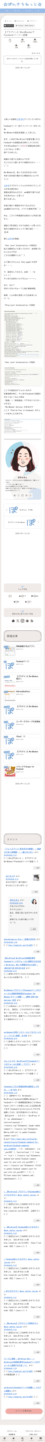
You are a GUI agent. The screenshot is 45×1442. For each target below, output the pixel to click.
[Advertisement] (22, 91)
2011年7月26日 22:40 (10, 1067)
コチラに (20, 119)
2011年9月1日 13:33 (10, 1265)
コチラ (6, 186)
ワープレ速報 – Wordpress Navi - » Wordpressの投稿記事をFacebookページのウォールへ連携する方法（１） (22, 1362)
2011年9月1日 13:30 (10, 1233)
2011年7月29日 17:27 (10, 1093)
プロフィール (12, 1431)
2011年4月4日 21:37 (12, 879)
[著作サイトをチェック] (14, 495)
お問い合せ (33, 1434)
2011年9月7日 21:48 (10, 1394)
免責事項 (12, 1434)
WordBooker (30, 25)
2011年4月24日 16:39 (10, 942)
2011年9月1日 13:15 (10, 1201)
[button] (29, 46)
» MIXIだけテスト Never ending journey (21, 1291)
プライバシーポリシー (33, 1431)
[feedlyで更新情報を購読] (26, 495)
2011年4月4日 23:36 (16, 903)
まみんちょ (22, 477)
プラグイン (9, 25)
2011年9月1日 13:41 (10, 1297)
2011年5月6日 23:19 (10, 971)
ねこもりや (10, 876)
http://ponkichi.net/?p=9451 (20, 945)
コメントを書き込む (23, 1411)
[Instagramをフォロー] (22, 495)
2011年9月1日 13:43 (10, 1329)
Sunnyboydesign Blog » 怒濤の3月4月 (19, 939)
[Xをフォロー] (18, 495)
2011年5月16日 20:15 (10, 1038)
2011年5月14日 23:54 (10, 1003)
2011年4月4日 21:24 (10, 855)
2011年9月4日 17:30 (10, 1368)
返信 (38, 868)
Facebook (20, 25)
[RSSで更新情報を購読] (30, 495)
